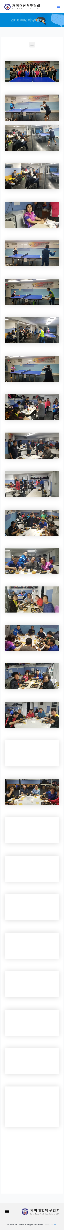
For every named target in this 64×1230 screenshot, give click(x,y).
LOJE (55, 1225)
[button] (58, 6)
